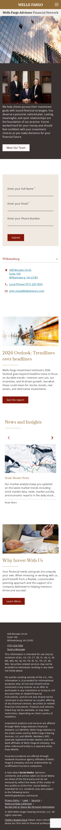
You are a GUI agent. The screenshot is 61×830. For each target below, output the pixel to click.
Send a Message (16, 649)
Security (35, 800)
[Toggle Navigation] (56, 4)
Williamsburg (11, 259)
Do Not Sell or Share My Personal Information (30, 806)
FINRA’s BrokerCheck (16, 819)
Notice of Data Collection (18, 803)
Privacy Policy (12, 800)
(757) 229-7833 (15, 645)
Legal (25, 800)
